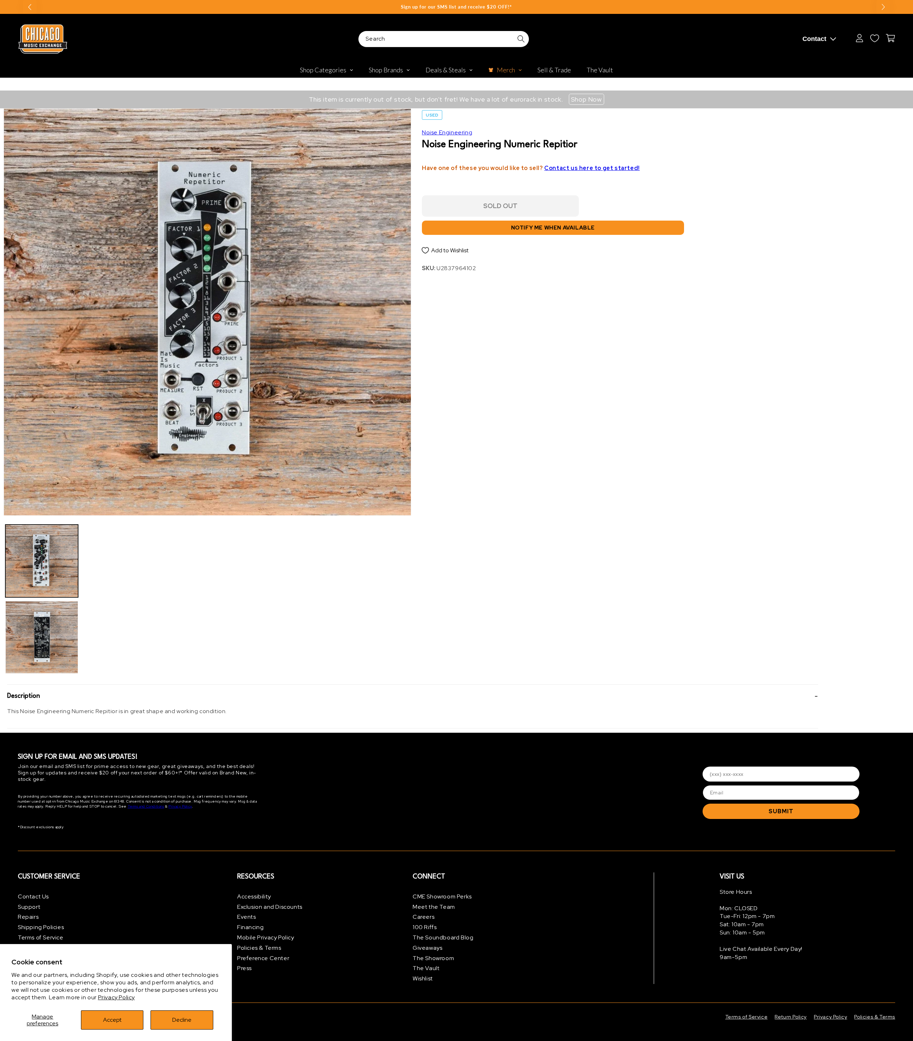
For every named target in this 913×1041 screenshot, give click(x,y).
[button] (412, 696)
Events (246, 917)
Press (244, 968)
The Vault (426, 968)
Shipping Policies (41, 927)
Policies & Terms (259, 948)
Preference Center (263, 958)
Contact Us (33, 896)
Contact (814, 38)
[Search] (521, 39)
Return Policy (791, 1017)
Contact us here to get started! (592, 168)
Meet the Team (434, 907)
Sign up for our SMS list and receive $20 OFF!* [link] (456, 7)
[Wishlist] (874, 38)
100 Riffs (425, 927)
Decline (182, 1020)
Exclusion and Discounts (269, 907)
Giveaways (427, 948)
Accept (112, 1020)
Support (29, 907)
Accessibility (254, 896)
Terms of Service (40, 937)
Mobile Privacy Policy (265, 937)
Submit (781, 811)
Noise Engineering (447, 132)
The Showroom (433, 958)
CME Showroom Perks (442, 896)
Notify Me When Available (553, 227)
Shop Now (586, 99)
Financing (250, 927)
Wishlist (423, 978)
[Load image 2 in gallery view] (41, 637)
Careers (423, 917)
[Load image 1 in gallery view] (41, 561)
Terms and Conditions (146, 806)
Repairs (28, 917)
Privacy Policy (116, 997)
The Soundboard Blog (443, 937)
